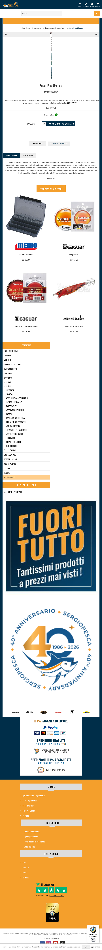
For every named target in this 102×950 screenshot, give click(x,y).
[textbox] (42, 13)
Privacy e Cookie (28, 810)
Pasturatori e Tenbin (13, 426)
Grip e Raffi (10, 390)
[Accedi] (92, 4)
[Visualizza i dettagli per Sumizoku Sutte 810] (74, 288)
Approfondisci (95, 947)
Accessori (8, 377)
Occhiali (7, 468)
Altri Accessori (11, 446)
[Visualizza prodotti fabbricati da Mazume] (86, 712)
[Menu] (80, 4)
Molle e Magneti (11, 406)
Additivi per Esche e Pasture (16, 422)
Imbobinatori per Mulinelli (15, 410)
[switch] (93, 940)
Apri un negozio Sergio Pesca (33, 795)
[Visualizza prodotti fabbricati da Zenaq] (15, 712)
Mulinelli (8, 359)
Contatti (25, 815)
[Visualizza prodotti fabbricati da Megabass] (44, 712)
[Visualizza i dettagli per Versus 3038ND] (26, 216)
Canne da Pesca (10, 355)
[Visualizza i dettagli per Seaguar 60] (74, 216)
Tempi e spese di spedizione (34, 841)
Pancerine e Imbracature (14, 434)
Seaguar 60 (74, 255)
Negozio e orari (28, 805)
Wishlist (39, 144)
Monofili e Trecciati (12, 364)
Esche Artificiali (11, 350)
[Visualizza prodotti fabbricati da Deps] (72, 712)
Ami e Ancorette (10, 368)
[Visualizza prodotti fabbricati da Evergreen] (29, 712)
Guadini (8, 386)
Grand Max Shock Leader (26, 326)
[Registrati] (86, 4)
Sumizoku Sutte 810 (74, 326)
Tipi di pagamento (31, 836)
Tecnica (7, 472)
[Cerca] (97, 13)
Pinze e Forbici (10, 450)
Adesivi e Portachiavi (13, 442)
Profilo (24, 862)
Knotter (9, 414)
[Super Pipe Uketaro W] (75, 34)
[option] (50, 60)
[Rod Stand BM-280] (26, 34)
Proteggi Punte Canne (14, 402)
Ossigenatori (10, 438)
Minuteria (8, 373)
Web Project (55, 938)
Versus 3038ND (26, 255)
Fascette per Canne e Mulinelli (17, 398)
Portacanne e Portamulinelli (16, 430)
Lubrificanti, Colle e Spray (15, 418)
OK (86, 947)
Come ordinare (29, 846)
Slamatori (9, 394)
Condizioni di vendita (32, 831)
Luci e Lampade (10, 454)
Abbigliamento (10, 463)
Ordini (24, 872)
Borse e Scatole (10, 459)
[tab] (11, 155)
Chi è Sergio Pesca (29, 800)
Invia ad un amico (59, 144)
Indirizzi (25, 867)
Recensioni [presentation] (28, 155)
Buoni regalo (9, 477)
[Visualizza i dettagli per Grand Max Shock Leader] (26, 288)
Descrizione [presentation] (11, 155)
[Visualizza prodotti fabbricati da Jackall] (58, 712)
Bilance (8, 382)
